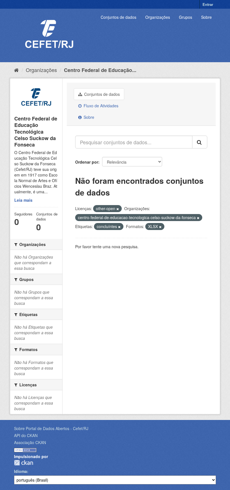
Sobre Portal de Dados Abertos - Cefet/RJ (51, 428)
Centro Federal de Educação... (100, 70)
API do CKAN (26, 435)
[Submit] (199, 142)
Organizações (157, 17)
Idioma (20, 471)
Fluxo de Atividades (100, 105)
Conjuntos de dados (118, 17)
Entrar (208, 4)
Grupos (185, 17)
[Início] (16, 69)
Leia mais (23, 200)
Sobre (206, 17)
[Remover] (117, 208)
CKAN (23, 463)
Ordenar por (86, 162)
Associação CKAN (30, 442)
